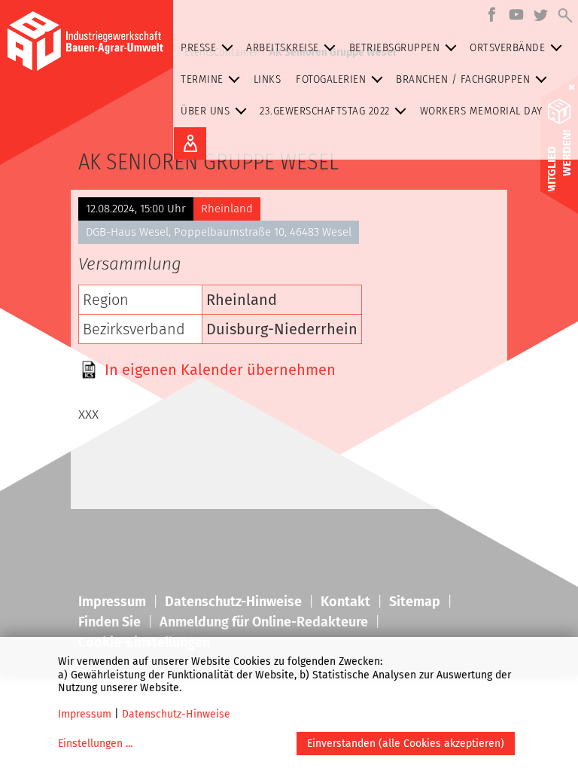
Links (267, 79)
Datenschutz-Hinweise (176, 714)
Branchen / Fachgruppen (463, 79)
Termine (202, 79)
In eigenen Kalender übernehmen (220, 370)
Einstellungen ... (95, 743)
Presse (198, 47)
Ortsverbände (507, 47)
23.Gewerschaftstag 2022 (325, 110)
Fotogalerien (331, 79)
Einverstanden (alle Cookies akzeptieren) (405, 743)
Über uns (205, 110)
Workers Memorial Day (481, 110)
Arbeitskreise (282, 47)
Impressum (84, 714)
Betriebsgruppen (394, 47)
